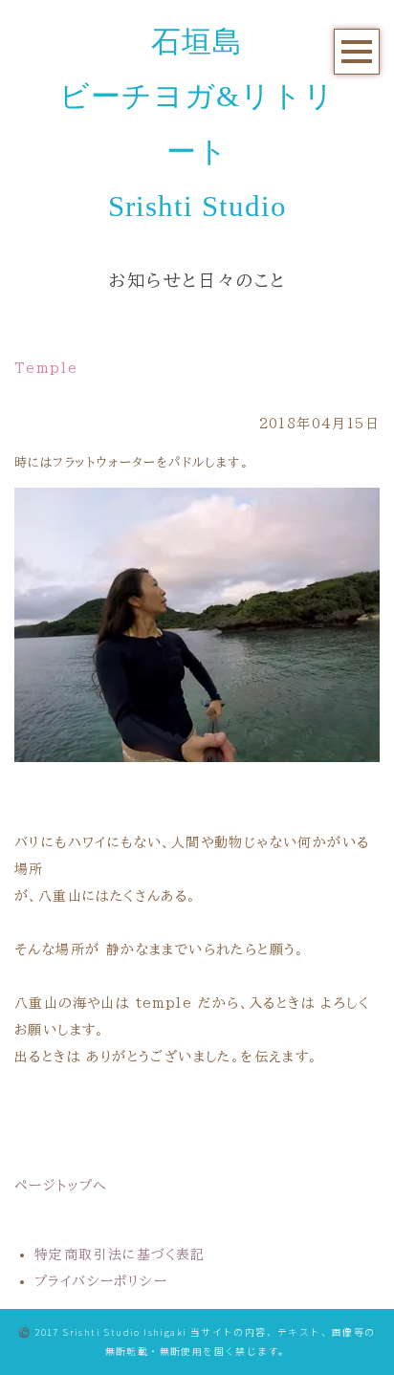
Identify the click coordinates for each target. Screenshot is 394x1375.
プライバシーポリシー (100, 1281)
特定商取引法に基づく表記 (120, 1254)
